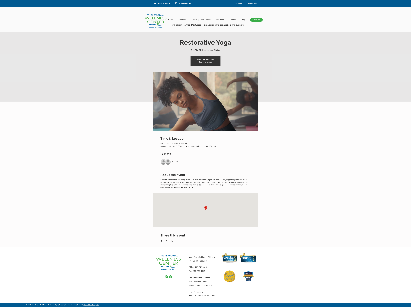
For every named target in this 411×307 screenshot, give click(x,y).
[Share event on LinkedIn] (172, 241)
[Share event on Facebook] (161, 241)
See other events (205, 62)
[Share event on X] (167, 241)
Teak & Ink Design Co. (91, 305)
